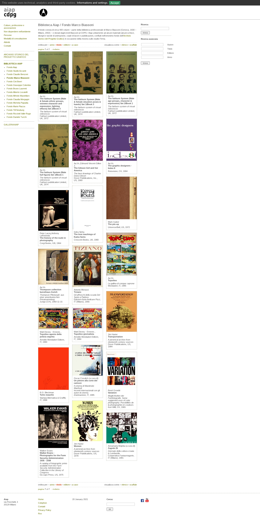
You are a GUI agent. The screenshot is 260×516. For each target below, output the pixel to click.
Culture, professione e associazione (14, 26)
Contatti (7, 46)
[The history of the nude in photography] (53, 230)
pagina (41, 49)
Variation (112, 393)
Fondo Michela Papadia (17, 103)
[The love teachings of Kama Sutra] (87, 228)
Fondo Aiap (12, 67)
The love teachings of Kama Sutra (85, 235)
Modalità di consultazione (15, 38)
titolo (59, 45)
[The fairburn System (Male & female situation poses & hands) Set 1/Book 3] (87, 94)
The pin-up (113, 224)
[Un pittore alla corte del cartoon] (87, 375)
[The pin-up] (121, 218)
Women (77, 446)
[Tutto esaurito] (53, 389)
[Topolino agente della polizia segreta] (53, 328)
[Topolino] (121, 275)
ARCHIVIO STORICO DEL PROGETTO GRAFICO (16, 55)
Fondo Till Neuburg (15, 110)
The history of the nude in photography (53, 239)
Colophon (42, 503)
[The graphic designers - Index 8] (121, 160)
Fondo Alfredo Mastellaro (18, 96)
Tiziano (77, 292)
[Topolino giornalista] (87, 328)
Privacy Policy (44, 510)
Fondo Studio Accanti (16, 71)
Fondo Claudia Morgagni (18, 99)
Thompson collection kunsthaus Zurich (50, 290)
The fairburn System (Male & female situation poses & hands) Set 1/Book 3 (87, 101)
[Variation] (121, 387)
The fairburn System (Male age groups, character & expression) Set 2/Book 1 (121, 100)
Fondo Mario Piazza (16, 106)
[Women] (87, 440)
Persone (8, 35)
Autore (170, 45)
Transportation (115, 337)
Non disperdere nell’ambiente (17, 31)
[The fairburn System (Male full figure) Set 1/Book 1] (53, 166)
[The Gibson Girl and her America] (87, 160)
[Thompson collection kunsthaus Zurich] (53, 284)
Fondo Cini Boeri (14, 81)
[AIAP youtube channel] (147, 501)
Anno (169, 57)
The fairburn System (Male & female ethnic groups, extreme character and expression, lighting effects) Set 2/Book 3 (53, 103)
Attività (7, 42)
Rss (40, 513)
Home (41, 499)
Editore (170, 53)
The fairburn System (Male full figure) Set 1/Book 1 (53, 173)
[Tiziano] (87, 286)
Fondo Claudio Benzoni (17, 74)
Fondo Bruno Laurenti (17, 88)
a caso (75, 45)
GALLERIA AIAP (11, 124)
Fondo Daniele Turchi (16, 117)
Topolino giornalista (84, 334)
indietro (56, 49)
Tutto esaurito (47, 395)
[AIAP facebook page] (142, 501)
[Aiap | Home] (43, 18)
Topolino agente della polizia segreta (50, 335)
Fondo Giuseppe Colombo (19, 85)
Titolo (169, 49)
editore (67, 45)
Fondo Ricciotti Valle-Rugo (19, 113)
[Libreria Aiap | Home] (21, 13)
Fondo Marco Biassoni (18, 78)
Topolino (112, 280)
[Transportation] (121, 331)
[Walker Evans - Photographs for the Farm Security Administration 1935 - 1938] (53, 447)
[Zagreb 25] (121, 442)
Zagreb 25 (113, 448)
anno (52, 45)
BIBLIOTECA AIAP (13, 64)
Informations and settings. (92, 2)
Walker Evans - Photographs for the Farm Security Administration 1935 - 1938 (53, 457)
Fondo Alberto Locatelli (17, 92)
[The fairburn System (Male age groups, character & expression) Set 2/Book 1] (121, 93)
